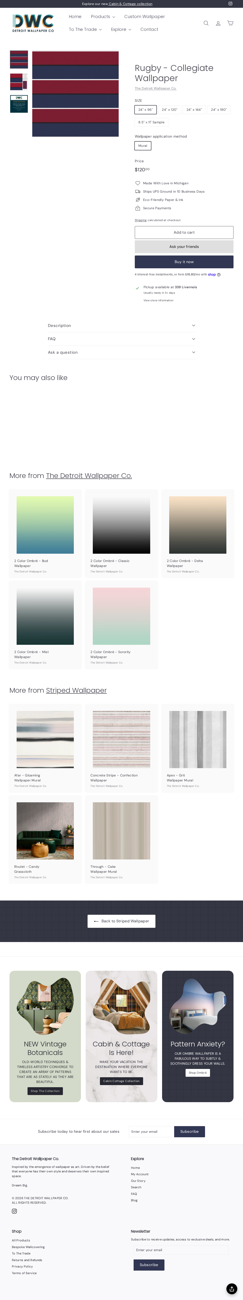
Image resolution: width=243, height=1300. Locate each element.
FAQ (52, 338)
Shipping (141, 220)
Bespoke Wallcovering (28, 1247)
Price (139, 161)
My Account (140, 1174)
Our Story (138, 1181)
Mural (142, 146)
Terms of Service (24, 1273)
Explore (119, 29)
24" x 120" (170, 109)
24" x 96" (145, 109)
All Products (21, 1240)
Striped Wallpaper (76, 690)
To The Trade (83, 29)
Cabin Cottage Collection (121, 1081)
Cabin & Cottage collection (130, 4)
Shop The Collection (45, 1091)
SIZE (138, 100)
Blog (134, 1200)
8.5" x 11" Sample (151, 122)
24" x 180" (219, 109)
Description (59, 325)
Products (101, 16)
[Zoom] (75, 93)
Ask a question (63, 352)
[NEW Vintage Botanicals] (45, 1006)
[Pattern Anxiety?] (197, 1006)
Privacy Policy (22, 1266)
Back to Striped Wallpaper (125, 921)
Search (136, 1187)
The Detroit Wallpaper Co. (156, 88)
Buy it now (184, 261)
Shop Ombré (198, 1073)
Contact (149, 29)
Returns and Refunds (27, 1260)
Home (75, 16)
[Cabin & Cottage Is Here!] (121, 1006)
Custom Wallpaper (144, 16)
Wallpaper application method (161, 136)
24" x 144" (194, 109)
